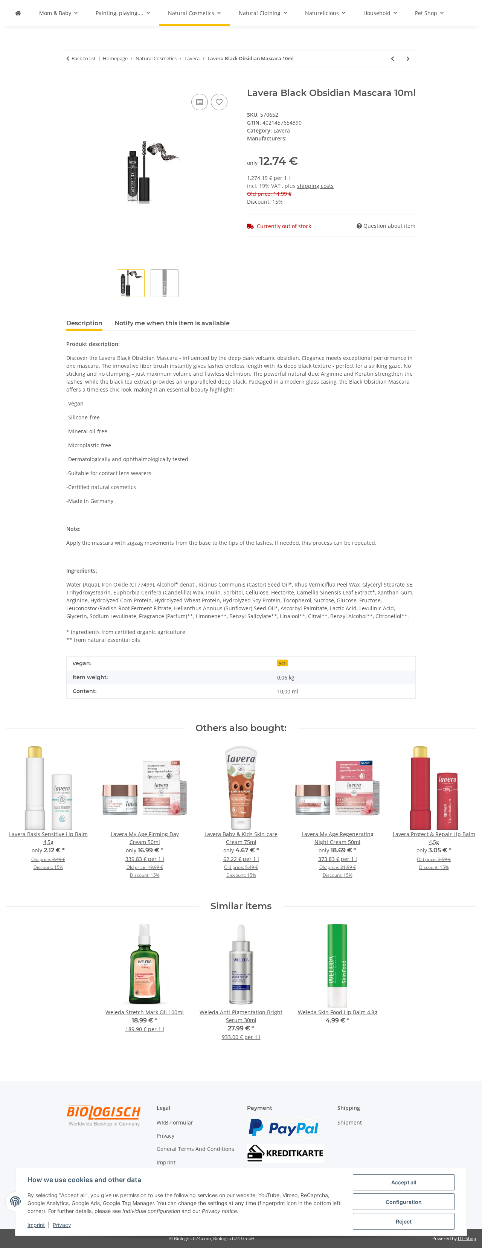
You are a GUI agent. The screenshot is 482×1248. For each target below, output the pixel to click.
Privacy (62, 1225)
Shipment (349, 1122)
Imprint (36, 1225)
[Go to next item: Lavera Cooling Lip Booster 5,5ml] (408, 58)
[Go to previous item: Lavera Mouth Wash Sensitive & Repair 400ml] (392, 58)
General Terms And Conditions (195, 1148)
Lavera (281, 130)
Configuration (404, 1202)
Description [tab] (84, 323)
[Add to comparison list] (199, 102)
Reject (404, 1221)
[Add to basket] (72, 83)
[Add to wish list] (219, 102)
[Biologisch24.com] (18, 13)
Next (464, 817)
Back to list (84, 58)
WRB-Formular (175, 1122)
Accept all (403, 1182)
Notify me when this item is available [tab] (172, 323)
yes (282, 663)
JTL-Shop (467, 1238)
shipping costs (315, 185)
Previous (18, 817)
